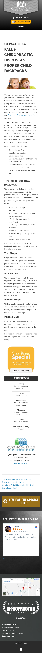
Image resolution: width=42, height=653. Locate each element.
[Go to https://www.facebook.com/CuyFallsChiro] (17, 618)
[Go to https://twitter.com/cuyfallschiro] (19, 618)
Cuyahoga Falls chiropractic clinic (21, 115)
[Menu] (21, 649)
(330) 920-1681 (21, 17)
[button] (21, 501)
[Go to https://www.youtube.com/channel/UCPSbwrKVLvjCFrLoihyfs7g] (21, 618)
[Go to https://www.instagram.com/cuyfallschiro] (23, 618)
